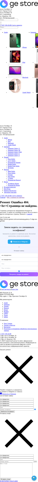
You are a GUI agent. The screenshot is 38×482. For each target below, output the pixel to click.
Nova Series (11, 173)
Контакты (7, 327)
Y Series (10, 178)
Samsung (33, 32)
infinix (6, 317)
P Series (10, 175)
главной (29, 214)
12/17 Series (11, 161)
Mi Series (11, 168)
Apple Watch (12, 145)
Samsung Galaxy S (14, 154)
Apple (6, 32)
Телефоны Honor (13, 183)
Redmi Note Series (13, 166)
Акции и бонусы (9, 325)
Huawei (6, 169)
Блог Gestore (8, 323)
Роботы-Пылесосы (10, 190)
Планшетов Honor (14, 185)
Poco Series (11, 159)
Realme (6, 311)
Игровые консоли (10, 187)
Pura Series (11, 176)
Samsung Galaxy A (14, 148)
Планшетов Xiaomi (14, 162)
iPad (9, 141)
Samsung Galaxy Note (15, 152)
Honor (6, 182)
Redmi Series (12, 164)
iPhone (10, 140)
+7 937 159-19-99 (6, 25)
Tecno (6, 315)
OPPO (6, 313)
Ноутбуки (7, 189)
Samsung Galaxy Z (14, 155)
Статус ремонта (17, 25)
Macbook (11, 143)
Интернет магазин (10, 192)
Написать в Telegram (20, 241)
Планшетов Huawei (14, 180)
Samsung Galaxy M (14, 150)
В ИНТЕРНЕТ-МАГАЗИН (9, 481)
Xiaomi (6, 157)
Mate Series (11, 171)
